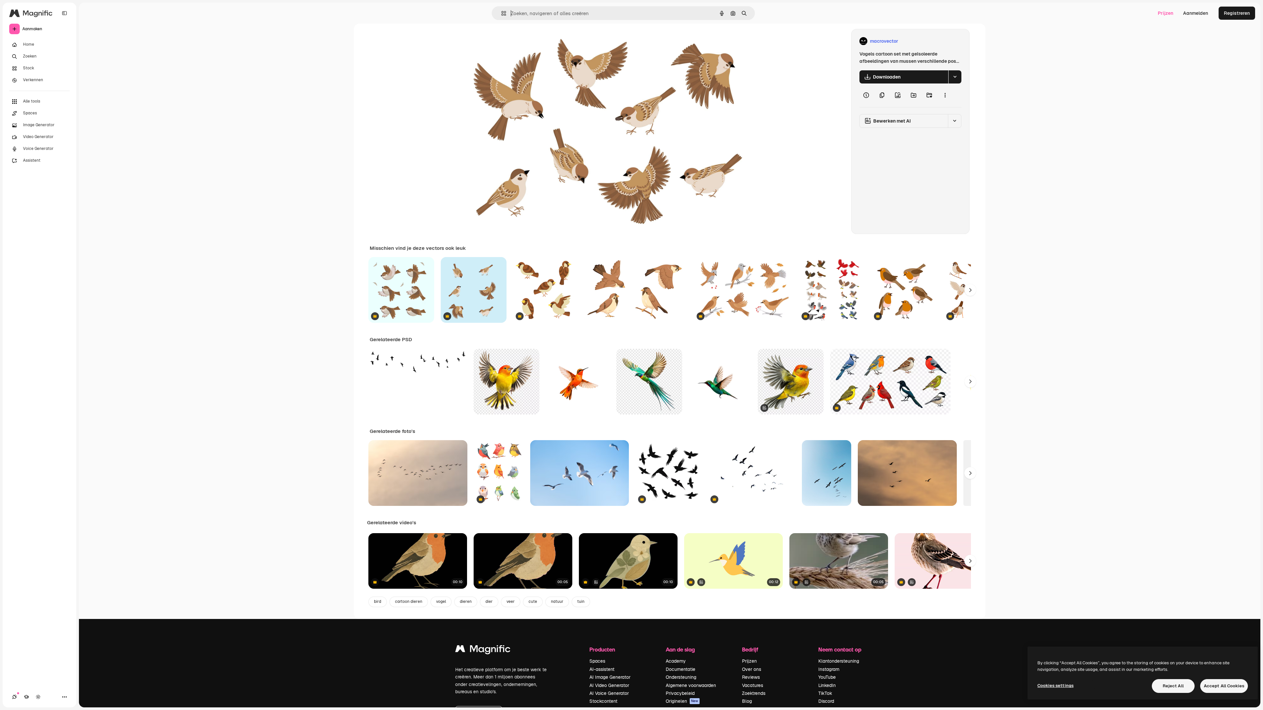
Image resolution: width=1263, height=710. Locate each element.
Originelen (682, 701)
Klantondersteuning (838, 661)
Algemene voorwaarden (691, 685)
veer (511, 601)
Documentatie (680, 669)
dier (489, 601)
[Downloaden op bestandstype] (954, 76)
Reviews (751, 677)
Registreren (1237, 13)
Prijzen (1165, 13)
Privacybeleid (680, 693)
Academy (676, 661)
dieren (466, 601)
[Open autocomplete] (501, 13)
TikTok (825, 693)
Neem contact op (839, 649)
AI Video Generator (609, 685)
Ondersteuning (681, 677)
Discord (826, 701)
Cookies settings (1055, 685)
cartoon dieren (408, 601)
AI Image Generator (610, 677)
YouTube (827, 677)
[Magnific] (482, 650)
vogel (441, 601)
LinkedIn (827, 685)
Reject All (1173, 686)
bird (377, 601)
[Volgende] (970, 290)
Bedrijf (750, 649)
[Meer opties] (945, 95)
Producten (602, 649)
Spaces (597, 661)
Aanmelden (1195, 13)
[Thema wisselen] (38, 697)
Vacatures (752, 685)
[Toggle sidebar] (64, 13)
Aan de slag (680, 649)
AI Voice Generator (609, 693)
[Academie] (26, 697)
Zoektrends (753, 693)
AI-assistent (601, 669)
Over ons (751, 669)
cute (533, 601)
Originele (505, 41)
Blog (747, 701)
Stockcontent (603, 701)
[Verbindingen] (14, 697)
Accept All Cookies (1224, 686)
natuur (557, 601)
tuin (580, 601)
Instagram (828, 669)
